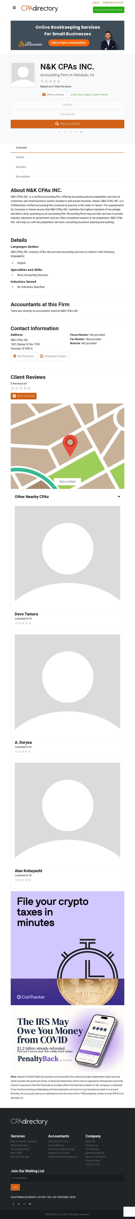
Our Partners (92, 1149)
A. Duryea (23, 742)
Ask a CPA (16, 1153)
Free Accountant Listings (61, 1149)
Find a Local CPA (70, 123)
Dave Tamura (26, 614)
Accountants (23, 176)
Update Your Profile (58, 1153)
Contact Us (91, 1145)
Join (15, 1187)
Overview (21, 147)
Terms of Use (93, 1164)
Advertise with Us (95, 1153)
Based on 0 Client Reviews (55, 86)
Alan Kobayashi (28, 871)
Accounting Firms (20, 1149)
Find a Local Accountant (24, 1141)
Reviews (21, 167)
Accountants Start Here (108, 9)
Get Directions (25, 356)
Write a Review (55, 94)
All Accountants (19, 1145)
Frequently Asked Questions (63, 1156)
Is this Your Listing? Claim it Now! (89, 94)
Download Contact (55, 356)
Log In (96, 2)
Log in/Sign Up (56, 1145)
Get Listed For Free (58, 1141)
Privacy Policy (93, 1160)
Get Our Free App (20, 1156)
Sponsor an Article (96, 1156)
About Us (90, 1141)
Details (20, 157)
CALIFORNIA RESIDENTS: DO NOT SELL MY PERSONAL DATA (43, 1197)
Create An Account (113, 2)
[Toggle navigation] (14, 8)
